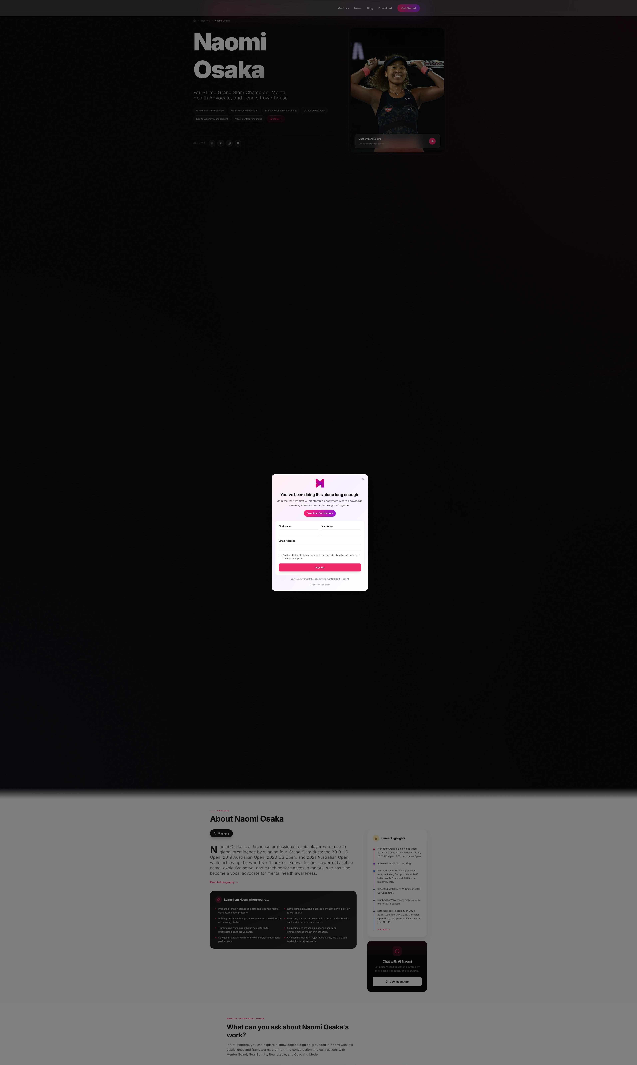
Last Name (327, 526)
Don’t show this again (320, 584)
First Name (285, 526)
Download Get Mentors (320, 513)
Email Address (287, 540)
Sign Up (319, 567)
